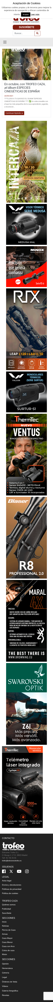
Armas (5, 934)
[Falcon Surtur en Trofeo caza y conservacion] (26, 391)
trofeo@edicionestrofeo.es (11, 861)
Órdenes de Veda (9, 982)
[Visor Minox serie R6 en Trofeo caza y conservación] (26, 266)
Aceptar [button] (26, 14)
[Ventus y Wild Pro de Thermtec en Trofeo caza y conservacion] (26, 454)
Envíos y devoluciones (11, 885)
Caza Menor (7, 942)
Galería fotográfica (10, 991)
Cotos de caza (8, 950)
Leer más (35, 14)
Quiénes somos (8, 905)
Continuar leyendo (13, 113)
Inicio (4, 922)
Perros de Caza (8, 930)
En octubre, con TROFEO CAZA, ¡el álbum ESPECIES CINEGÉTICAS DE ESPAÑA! (24, 87)
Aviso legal (6, 881)
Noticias (5, 926)
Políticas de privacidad (11, 889)
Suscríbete (26, 27)
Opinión (5, 964)
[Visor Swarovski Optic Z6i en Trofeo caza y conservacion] (26, 703)
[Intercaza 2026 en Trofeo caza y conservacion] (26, 161)
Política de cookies (10, 893)
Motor (4, 954)
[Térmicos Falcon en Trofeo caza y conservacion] (26, 224)
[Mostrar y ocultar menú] (5, 42)
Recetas (5, 995)
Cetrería (5, 973)
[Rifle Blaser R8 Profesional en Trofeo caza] (26, 537)
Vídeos (5, 986)
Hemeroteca (7, 968)
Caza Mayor (7, 938)
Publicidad (6, 909)
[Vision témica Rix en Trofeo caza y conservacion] (26, 329)
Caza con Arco (8, 946)
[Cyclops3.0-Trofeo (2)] (22, 786)
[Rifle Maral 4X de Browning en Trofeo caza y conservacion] (26, 620)
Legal (4, 977)
